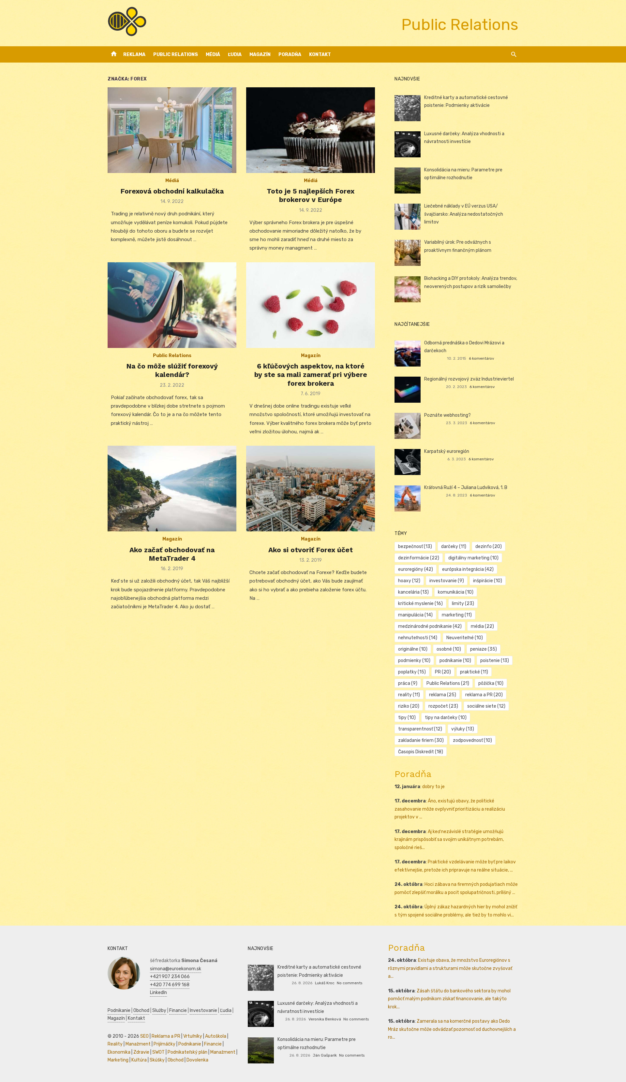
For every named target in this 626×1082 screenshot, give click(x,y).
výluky (462, 729)
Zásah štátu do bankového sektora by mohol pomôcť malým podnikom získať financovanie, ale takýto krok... (449, 999)
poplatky (412, 672)
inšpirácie (487, 581)
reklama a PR (484, 695)
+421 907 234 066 (170, 976)
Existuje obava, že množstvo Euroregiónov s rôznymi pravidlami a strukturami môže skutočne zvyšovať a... (450, 968)
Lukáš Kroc (325, 983)
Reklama (134, 54)
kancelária (413, 592)
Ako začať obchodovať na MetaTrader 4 (172, 554)
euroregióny (415, 569)
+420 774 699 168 (169, 985)
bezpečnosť (415, 546)
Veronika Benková (324, 1019)
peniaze (483, 649)
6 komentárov (481, 358)
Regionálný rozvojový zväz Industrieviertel (469, 379)
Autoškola (215, 1036)
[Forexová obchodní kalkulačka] (172, 130)
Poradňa (289, 54)
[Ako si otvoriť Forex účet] (310, 488)
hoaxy (409, 581)
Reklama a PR (166, 1036)
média (482, 626)
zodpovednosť (472, 740)
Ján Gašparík (325, 1055)
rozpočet (443, 706)
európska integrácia (468, 569)
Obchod (141, 1010)
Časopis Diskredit (420, 752)
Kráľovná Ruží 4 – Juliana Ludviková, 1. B (465, 487)
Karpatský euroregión (446, 451)
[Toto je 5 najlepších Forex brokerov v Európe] (310, 130)
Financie (178, 1010)
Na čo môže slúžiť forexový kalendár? (172, 370)
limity (463, 603)
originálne (412, 649)
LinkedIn (158, 992)
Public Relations (175, 54)
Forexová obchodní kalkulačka (172, 191)
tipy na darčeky (446, 717)
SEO (144, 1036)
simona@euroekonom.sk (175, 969)
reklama (442, 695)
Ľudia (235, 54)
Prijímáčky (164, 1044)
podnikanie (455, 660)
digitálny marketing (473, 558)
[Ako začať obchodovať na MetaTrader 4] (172, 488)
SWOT (158, 1052)
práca (407, 683)
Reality (115, 1044)
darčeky (453, 546)
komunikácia (455, 592)
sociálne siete (486, 706)
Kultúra (139, 1060)
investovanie (446, 581)
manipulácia (415, 615)
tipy (407, 717)
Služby (159, 1010)
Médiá (213, 54)
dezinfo (488, 546)
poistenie (494, 660)
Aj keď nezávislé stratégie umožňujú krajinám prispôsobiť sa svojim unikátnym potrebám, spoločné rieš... (449, 839)
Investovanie (203, 1010)
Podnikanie (119, 1010)
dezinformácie (418, 558)
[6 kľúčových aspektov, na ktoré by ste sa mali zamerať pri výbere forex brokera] (310, 305)
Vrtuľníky (192, 1036)
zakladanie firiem (421, 740)
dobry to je (433, 786)
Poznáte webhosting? (447, 415)
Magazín (260, 54)
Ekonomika (119, 1052)
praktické (474, 672)
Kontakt (320, 54)
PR (443, 672)
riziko (408, 706)
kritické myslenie (420, 603)
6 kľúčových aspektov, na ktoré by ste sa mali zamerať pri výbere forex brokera (310, 374)
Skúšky (157, 1060)
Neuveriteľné (464, 638)
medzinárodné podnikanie (430, 626)
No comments (349, 983)
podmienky (414, 660)
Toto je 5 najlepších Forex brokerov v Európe (310, 195)
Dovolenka (197, 1060)
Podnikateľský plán (187, 1052)
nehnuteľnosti (417, 638)
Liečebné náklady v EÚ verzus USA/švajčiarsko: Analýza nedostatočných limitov (463, 214)
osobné (449, 649)
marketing (457, 615)
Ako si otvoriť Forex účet (310, 550)
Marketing (118, 1060)
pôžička (490, 683)
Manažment (138, 1044)
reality (409, 695)
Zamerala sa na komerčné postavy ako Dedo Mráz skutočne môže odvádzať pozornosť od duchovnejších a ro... (452, 1029)
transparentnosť (420, 729)
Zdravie (141, 1052)
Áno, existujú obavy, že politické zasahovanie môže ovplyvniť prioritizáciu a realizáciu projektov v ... (450, 809)
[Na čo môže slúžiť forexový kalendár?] (172, 305)
